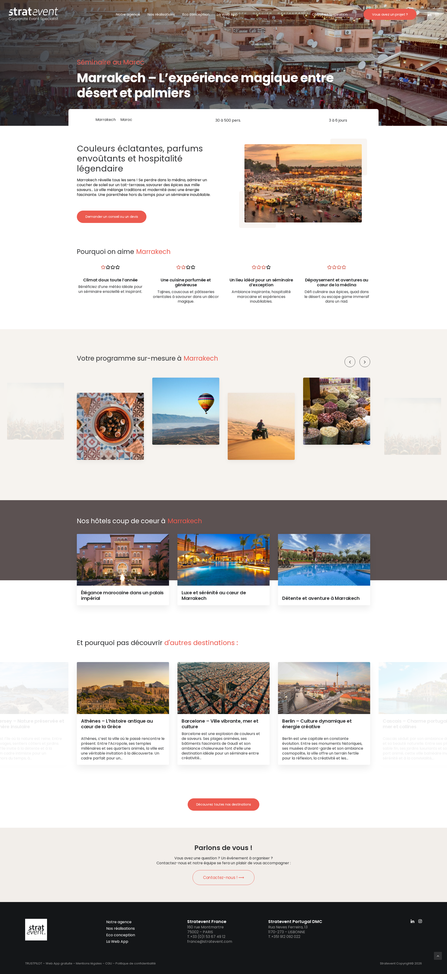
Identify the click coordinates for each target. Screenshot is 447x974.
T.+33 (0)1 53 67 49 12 (206, 936)
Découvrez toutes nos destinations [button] (223, 804)
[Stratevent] (33, 14)
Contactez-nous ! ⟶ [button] (223, 877)
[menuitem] (128, 14)
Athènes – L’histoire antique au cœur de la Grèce (117, 724)
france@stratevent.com (209, 941)
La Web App (227, 14)
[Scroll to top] (438, 955)
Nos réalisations (161, 14)
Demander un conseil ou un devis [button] (111, 216)
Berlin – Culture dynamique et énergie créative (317, 724)
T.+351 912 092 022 (284, 936)
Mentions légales (89, 963)
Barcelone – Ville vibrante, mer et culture (220, 724)
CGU (108, 963)
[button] (430, 14)
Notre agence (128, 14)
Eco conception (196, 14)
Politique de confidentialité (135, 963)
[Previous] (350, 361)
